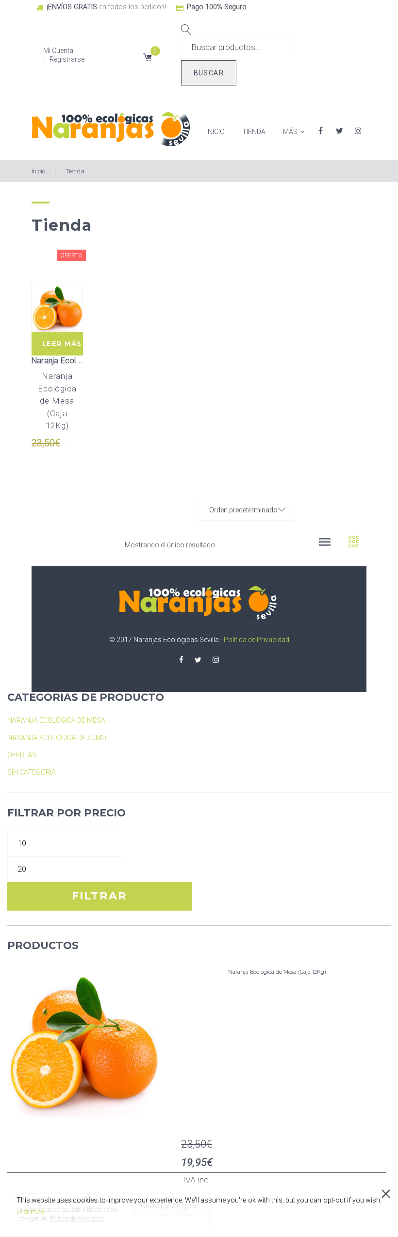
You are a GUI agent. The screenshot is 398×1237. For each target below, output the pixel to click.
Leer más (62, 343)
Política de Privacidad (256, 640)
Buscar (209, 73)
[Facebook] (181, 660)
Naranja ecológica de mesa (80, 360)
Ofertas (21, 755)
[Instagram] (216, 660)
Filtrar (100, 895)
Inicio (215, 132)
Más (290, 132)
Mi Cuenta (58, 50)
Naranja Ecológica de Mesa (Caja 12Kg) (57, 400)
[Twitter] (198, 660)
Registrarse (67, 59)
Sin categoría (31, 772)
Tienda (253, 132)
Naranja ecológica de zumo (56, 738)
